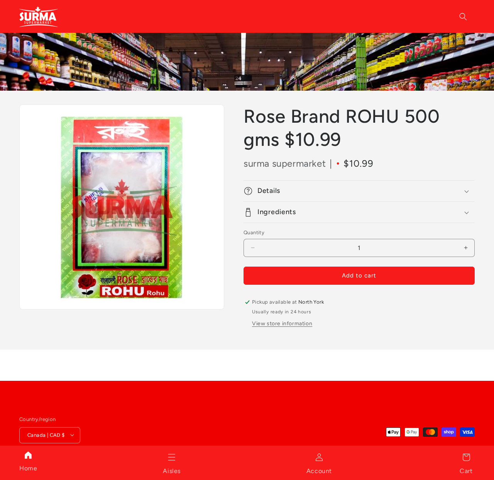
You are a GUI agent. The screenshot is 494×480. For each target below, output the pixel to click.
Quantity (254, 232)
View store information (282, 323)
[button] (171, 457)
